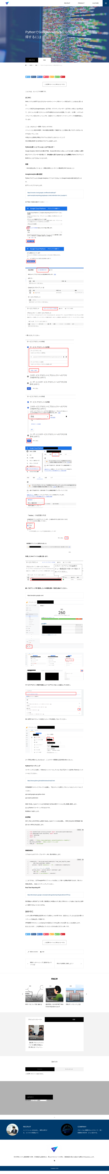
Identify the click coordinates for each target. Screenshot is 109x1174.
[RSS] (54, 1160)
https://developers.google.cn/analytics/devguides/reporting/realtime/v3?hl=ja (48, 895)
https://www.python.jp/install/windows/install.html (41, 780)
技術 (44, 60)
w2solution (35, 951)
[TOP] (54, 1117)
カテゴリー (28, 1100)
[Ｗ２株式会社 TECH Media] (7, 3)
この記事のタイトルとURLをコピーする (54, 84)
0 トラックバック (69, 1069)
